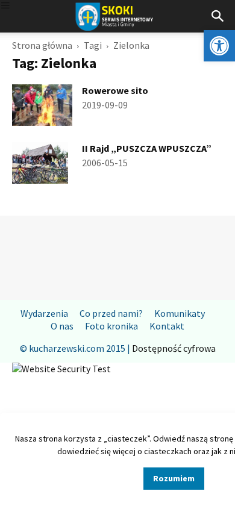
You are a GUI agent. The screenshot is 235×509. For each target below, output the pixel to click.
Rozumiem (174, 478)
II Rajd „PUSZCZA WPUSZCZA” (147, 148)
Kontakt (166, 325)
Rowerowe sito (115, 90)
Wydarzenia (44, 313)
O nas (62, 325)
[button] (219, 45)
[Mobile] (5, 6)
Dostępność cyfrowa (174, 348)
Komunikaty (179, 313)
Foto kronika (111, 325)
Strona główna (42, 45)
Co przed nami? (111, 313)
